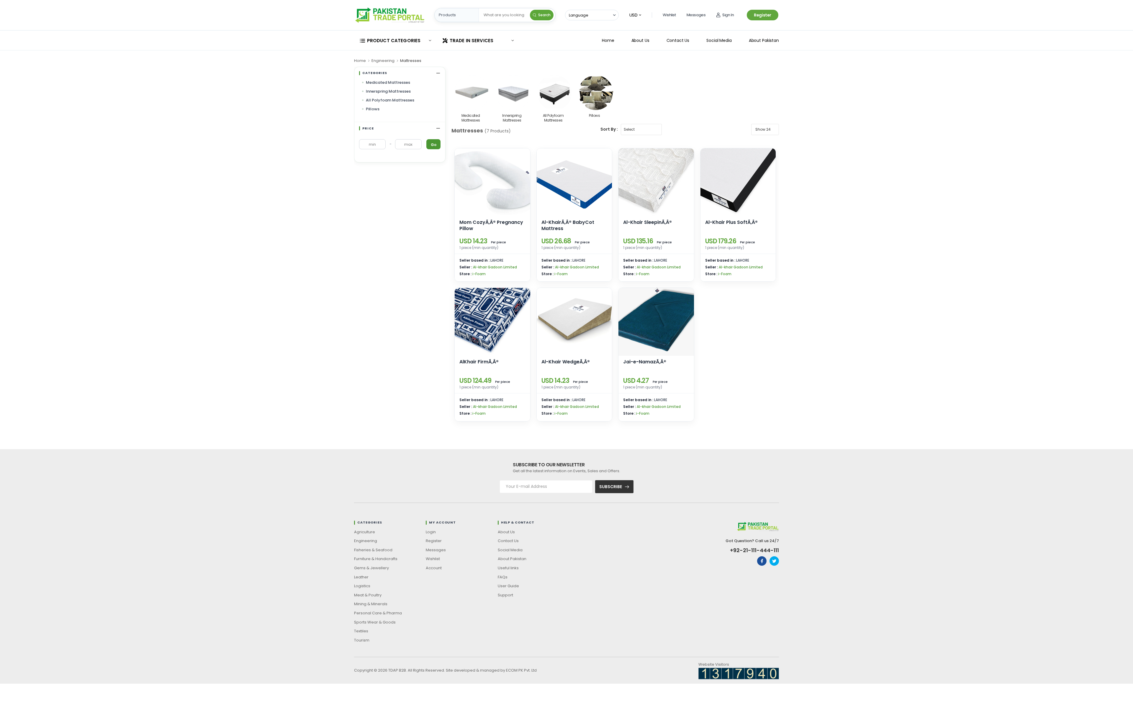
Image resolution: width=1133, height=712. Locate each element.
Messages (696, 15)
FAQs (502, 577)
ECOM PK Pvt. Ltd (521, 670)
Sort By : (609, 129)
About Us (640, 40)
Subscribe (610, 487)
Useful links (508, 568)
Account (434, 568)
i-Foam (479, 273)
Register (762, 15)
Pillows (372, 109)
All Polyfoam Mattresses (390, 100)
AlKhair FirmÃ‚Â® (479, 362)
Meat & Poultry (368, 595)
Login (431, 532)
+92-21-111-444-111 (754, 550)
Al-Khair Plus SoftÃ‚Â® (731, 222)
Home (608, 40)
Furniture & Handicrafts (375, 559)
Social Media (719, 40)
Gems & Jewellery (371, 568)
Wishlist (669, 15)
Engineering (382, 60)
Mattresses (410, 60)
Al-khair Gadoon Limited (495, 267)
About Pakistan (764, 40)
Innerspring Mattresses (388, 91)
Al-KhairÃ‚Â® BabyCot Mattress (567, 225)
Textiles (361, 631)
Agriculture (364, 532)
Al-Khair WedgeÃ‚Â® (565, 362)
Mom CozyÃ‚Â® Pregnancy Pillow (491, 225)
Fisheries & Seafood (373, 550)
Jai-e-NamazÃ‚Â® (644, 362)
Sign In (728, 15)
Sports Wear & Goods (375, 622)
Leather (361, 577)
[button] (395, 40)
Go (433, 144)
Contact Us (678, 40)
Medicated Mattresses (388, 82)
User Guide (508, 586)
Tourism (361, 640)
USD (633, 15)
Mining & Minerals (370, 604)
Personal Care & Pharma (378, 613)
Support (505, 595)
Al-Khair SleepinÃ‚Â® (647, 222)
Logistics (362, 586)
